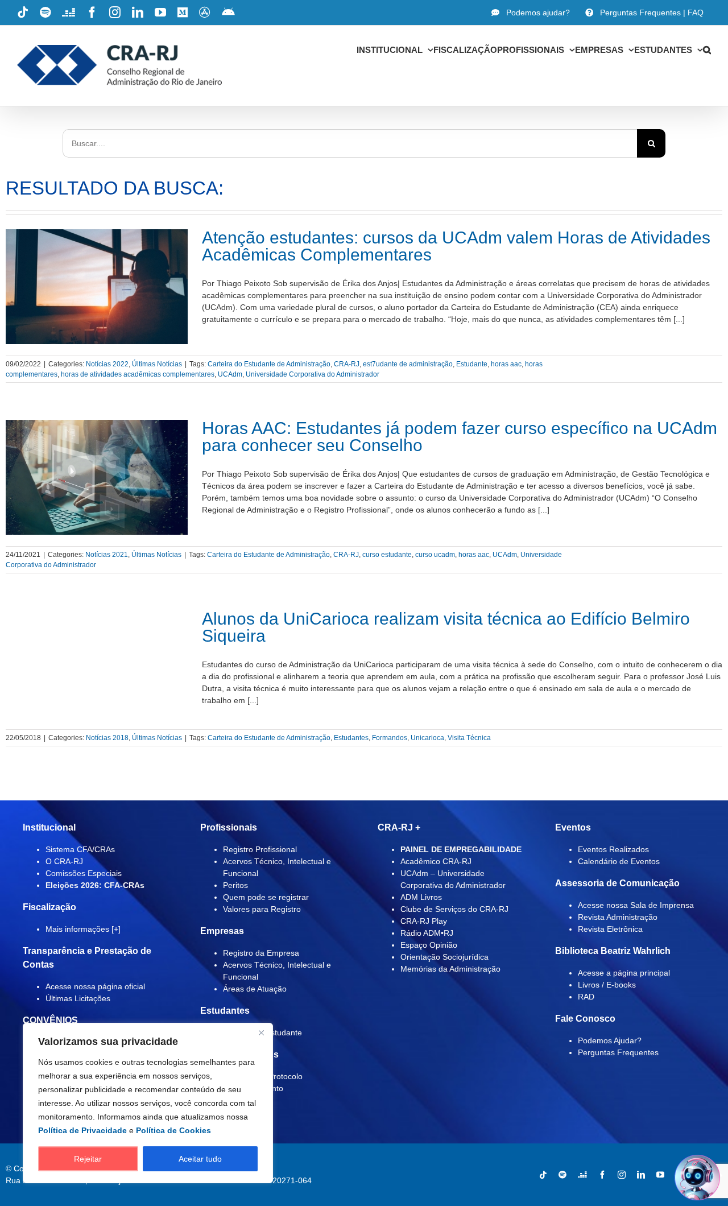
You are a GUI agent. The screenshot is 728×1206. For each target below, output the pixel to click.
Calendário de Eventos (619, 861)
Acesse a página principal (624, 972)
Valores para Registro (262, 909)
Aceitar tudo (200, 1158)
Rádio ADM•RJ (426, 932)
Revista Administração (617, 917)
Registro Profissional (260, 849)
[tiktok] (543, 1175)
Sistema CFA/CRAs (80, 849)
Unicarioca (427, 738)
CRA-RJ (346, 364)
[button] (707, 49)
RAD (586, 996)
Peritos (235, 885)
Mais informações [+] (83, 929)
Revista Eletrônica (610, 929)
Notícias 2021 (106, 555)
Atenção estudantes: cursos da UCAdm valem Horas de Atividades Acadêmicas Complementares (456, 246)
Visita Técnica (469, 738)
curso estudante (387, 555)
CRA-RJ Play (423, 921)
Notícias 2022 (107, 364)
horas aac (506, 364)
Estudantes (351, 738)
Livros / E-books (607, 984)
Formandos (389, 738)
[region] (148, 1103)
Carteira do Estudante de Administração (269, 364)
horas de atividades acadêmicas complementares (137, 374)
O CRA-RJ (64, 861)
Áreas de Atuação (255, 988)
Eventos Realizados (613, 849)
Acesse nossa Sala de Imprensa (636, 905)
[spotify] (562, 1175)
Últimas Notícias (157, 364)
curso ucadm (435, 555)
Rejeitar (88, 1158)
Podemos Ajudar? (610, 1040)
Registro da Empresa (261, 952)
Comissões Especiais (84, 873)
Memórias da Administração (450, 968)
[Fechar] (261, 1032)
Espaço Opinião (428, 944)
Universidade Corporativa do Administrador (312, 374)
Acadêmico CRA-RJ (435, 861)
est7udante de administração (408, 364)
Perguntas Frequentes (618, 1052)
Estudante (471, 364)
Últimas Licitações (78, 998)
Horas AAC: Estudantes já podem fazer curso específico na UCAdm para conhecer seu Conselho (459, 437)
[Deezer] (582, 1175)
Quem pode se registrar (266, 897)
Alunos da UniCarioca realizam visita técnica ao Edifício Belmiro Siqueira (446, 627)
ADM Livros (421, 897)
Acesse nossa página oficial (95, 986)
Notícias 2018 (107, 738)
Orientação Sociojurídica (444, 956)
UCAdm (230, 374)
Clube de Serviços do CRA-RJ (454, 909)
